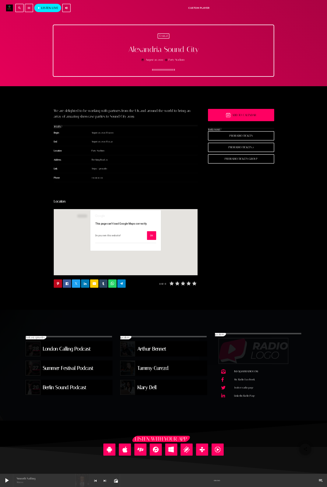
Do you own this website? (108, 235)
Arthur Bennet (151, 349)
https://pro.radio (99, 168)
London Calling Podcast (67, 349)
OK (151, 235)
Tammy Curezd (153, 368)
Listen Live (47, 8)
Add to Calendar (244, 115)
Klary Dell (147, 387)
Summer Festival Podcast (68, 368)
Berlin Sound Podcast (64, 387)
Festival (163, 36)
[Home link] (9, 8)
